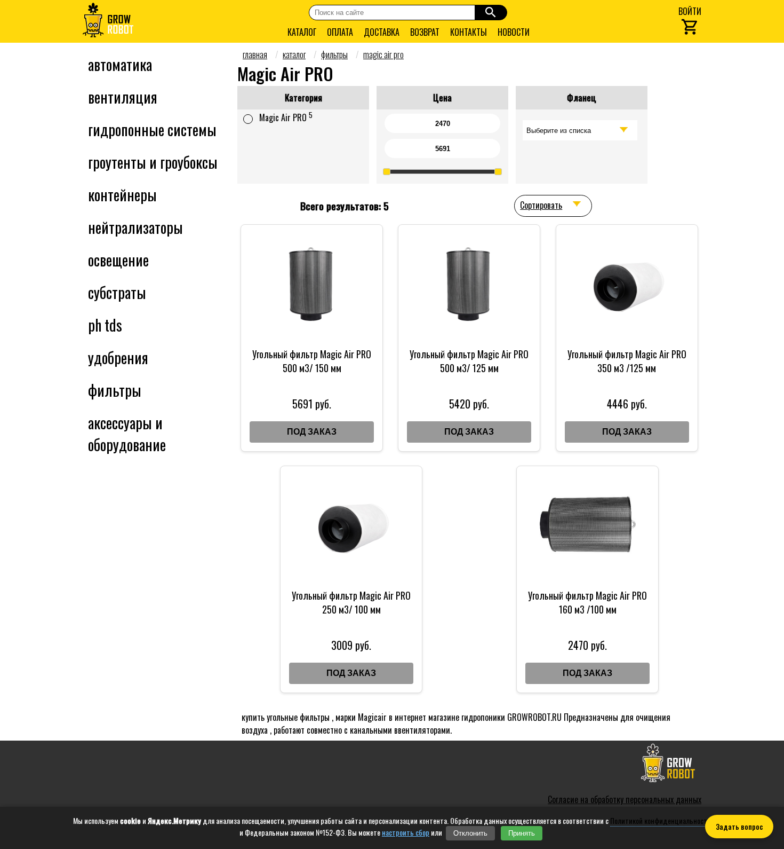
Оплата (340, 32)
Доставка (381, 32)
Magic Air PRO (286, 116)
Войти (689, 11)
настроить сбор (405, 832)
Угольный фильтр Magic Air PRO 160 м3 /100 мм (587, 602)
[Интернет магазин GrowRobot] (108, 21)
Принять (521, 833)
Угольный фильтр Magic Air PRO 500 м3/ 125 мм (469, 361)
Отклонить (470, 833)
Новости (514, 32)
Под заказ (312, 431)
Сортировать (541, 205)
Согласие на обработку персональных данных (624, 799)
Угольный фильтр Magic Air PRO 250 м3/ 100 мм (351, 602)
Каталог (301, 32)
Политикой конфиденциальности (660, 820)
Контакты (468, 32)
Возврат (424, 32)
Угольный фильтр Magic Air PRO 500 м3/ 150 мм (311, 361)
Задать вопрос (739, 826)
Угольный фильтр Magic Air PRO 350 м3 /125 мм (626, 361)
